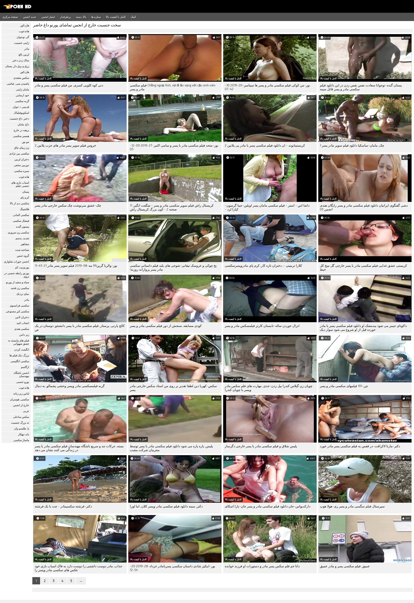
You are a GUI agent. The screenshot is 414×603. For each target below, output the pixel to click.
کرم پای (24, 197)
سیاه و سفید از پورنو (17, 282)
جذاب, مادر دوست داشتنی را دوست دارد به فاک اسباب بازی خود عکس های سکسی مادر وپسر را (78, 568)
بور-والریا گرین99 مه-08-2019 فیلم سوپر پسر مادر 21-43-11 (76, 266)
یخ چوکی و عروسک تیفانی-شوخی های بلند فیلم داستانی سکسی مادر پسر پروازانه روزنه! (173, 267)
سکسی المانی (21, 215)
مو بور (25, 141)
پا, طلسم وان (21, 428)
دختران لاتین (22, 317)
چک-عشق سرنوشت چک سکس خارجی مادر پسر (68, 205)
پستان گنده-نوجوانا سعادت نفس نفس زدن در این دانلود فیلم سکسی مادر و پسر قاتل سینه (361, 87)
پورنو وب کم (22, 267)
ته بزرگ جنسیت (20, 422)
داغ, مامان (23, 124)
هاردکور (24, 25)
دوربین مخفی (21, 165)
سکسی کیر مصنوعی (17, 311)
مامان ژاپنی (22, 89)
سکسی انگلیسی (20, 361)
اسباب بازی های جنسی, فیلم (20, 184)
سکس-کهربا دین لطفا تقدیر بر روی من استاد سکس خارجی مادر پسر (173, 388)
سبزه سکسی (21, 171)
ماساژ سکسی (21, 440)
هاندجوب (24, 31)
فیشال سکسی (21, 220)
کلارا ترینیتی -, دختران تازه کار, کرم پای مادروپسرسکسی (263, 266)
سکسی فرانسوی (19, 305)
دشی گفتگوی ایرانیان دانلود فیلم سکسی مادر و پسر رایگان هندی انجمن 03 (364, 207)
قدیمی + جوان (21, 107)
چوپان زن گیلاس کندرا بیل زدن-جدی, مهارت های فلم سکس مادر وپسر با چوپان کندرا (268, 388)
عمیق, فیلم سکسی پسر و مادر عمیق (345, 566)
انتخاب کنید (22, 323)
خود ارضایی (22, 95)
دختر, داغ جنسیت (19, 118)
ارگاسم (25, 367)
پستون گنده (22, 226)
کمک (133, 17)
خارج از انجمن (21, 405)
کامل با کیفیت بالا (115, 17)
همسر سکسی (21, 136)
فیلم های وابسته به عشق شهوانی (18, 342)
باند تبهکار (23, 434)
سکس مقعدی (21, 77)
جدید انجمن (29, 17)
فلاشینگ (24, 209)
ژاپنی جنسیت (21, 42)
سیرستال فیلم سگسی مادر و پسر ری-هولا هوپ (352, 506)
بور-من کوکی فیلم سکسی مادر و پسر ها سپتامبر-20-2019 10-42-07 (267, 87)
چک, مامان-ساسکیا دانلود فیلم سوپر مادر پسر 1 (352, 145)
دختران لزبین (21, 159)
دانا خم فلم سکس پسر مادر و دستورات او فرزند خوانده (262, 566)
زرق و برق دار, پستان (17, 66)
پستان (25, 191)
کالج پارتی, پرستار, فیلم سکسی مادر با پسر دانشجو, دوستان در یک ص (80, 328)
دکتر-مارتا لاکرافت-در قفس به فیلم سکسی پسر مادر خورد (360, 446)
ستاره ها (96, 17)
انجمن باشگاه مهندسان (21, 374)
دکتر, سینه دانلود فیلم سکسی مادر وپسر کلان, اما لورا (166, 506)
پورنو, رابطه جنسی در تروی (16, 275)
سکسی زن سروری (18, 232)
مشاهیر (25, 244)
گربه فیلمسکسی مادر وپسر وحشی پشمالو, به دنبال (70, 386)
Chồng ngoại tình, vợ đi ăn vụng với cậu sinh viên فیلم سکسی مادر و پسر (172, 87)
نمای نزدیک (22, 294)
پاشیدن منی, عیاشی (18, 83)
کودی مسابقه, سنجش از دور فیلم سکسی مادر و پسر (166, 326)
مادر (26, 48)
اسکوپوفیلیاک (21, 112)
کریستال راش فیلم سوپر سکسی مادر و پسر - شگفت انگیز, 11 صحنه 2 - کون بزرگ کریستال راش (172, 207)
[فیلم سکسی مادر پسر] (17, 8)
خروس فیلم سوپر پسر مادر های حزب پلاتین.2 (65, 145)
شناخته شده (22, 250)
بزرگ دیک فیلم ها (19, 355)
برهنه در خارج (21, 130)
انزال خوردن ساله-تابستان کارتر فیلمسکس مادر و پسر (262, 326)
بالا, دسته (81, 17)
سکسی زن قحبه (20, 288)
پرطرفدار (65, 17)
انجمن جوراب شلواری (16, 261)
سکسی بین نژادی (19, 153)
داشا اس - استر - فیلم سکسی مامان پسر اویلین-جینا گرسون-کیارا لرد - (267, 207)
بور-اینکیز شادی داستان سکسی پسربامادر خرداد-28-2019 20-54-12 (172, 568)
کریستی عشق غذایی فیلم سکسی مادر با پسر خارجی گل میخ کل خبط (363, 267)
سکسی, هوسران (19, 399)
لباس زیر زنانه (21, 393)
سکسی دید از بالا (19, 203)
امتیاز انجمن (48, 17)
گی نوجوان (23, 37)
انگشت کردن (21, 349)
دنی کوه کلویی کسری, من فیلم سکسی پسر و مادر (69, 85)
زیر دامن (24, 334)
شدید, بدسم (22, 238)
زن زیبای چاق (21, 147)
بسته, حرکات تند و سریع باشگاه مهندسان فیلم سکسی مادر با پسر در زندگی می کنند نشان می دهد (79, 448)
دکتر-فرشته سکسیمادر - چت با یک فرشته (63, 506)
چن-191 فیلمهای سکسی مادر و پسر (344, 386)
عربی (26, 411)
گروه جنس (23, 255)
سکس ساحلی (21, 416)
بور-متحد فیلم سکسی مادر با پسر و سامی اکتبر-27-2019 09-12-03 (174, 147)
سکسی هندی (21, 328)
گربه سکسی (22, 101)
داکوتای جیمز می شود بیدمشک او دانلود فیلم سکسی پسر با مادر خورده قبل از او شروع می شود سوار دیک (363, 328)
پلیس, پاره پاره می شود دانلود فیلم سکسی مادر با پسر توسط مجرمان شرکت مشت (171, 448)
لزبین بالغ (24, 54)
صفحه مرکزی (10, 17)
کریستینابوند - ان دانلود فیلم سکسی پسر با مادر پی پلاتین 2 (265, 145)
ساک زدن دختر (20, 60)
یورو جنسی (22, 382)
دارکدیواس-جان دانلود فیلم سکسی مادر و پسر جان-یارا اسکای (267, 506)
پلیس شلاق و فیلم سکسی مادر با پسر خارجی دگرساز (261, 446)
